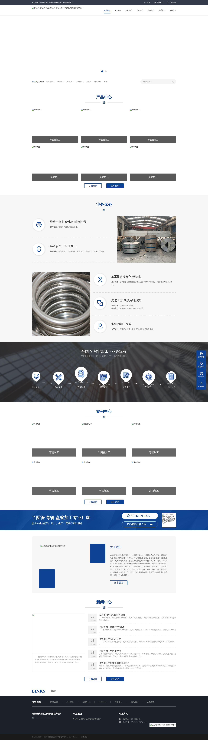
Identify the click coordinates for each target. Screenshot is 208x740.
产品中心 (102, 702)
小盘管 (88, 82)
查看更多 (119, 582)
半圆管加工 (50, 82)
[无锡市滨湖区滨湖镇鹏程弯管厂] (44, 718)
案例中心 (118, 702)
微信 (148, 2)
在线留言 (151, 702)
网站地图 (173, 2)
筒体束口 (80, 82)
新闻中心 (86, 702)
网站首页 (54, 702)
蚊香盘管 (97, 82)
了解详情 (93, 185)
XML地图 (84, 737)
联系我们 (160, 2)
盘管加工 (70, 82)
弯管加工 (60, 82)
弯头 (105, 82)
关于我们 (70, 702)
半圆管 (53, 691)
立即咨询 (115, 185)
